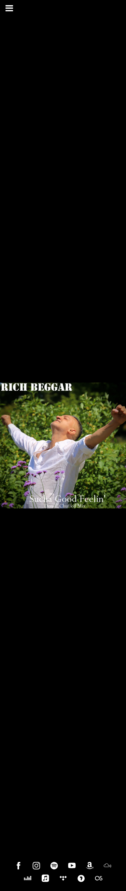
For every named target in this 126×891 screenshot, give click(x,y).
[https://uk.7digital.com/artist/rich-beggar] (81, 878)
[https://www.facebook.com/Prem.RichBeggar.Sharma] (18, 865)
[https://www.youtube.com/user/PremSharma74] (72, 865)
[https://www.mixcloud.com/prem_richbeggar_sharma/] (107, 865)
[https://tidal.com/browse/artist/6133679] (63, 878)
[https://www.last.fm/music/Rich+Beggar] (98, 878)
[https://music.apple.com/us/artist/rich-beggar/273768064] (45, 878)
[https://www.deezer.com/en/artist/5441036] (27, 878)
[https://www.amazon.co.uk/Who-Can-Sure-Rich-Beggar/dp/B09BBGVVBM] (89, 865)
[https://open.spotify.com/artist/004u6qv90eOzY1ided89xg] (54, 865)
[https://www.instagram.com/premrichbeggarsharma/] (36, 865)
